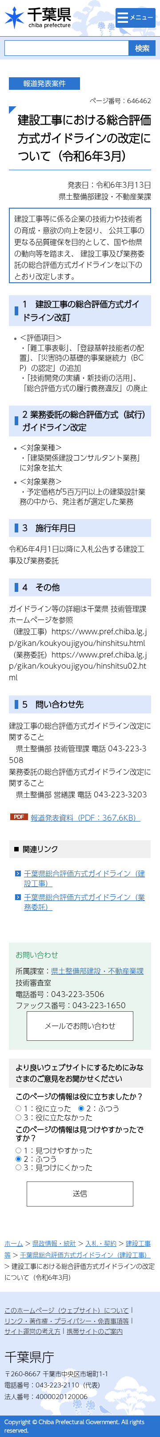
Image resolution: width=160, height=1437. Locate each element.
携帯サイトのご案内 (95, 1331)
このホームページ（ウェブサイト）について (66, 1310)
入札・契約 (100, 1243)
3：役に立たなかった (58, 1117)
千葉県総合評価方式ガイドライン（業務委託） (84, 902)
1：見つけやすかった (58, 1150)
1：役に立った (47, 1108)
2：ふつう (103, 1108)
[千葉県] (37, 18)
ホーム (13, 1243)
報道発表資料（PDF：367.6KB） (85, 817)
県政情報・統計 (54, 1243)
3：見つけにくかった (58, 1167)
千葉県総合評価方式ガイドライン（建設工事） (84, 878)
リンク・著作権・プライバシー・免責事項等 (66, 1321)
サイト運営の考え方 (32, 1331)
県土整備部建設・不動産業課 (97, 970)
